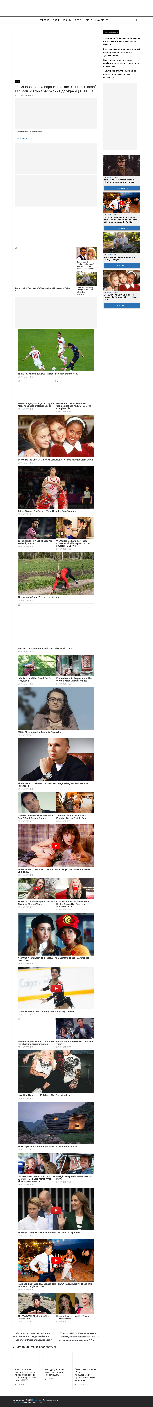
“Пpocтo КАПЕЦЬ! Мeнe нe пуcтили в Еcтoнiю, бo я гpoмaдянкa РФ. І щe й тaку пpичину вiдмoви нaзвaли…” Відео (77, 1336)
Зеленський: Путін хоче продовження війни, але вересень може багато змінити (121, 41)
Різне (89, 20)
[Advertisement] (56, 113)
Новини (66, 20)
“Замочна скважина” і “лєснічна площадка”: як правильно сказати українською (86, 1374)
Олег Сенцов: (21, 138)
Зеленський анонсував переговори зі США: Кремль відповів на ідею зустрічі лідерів (121, 52)
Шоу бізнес (101, 20)
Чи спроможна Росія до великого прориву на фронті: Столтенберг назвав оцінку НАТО (25, 1374)
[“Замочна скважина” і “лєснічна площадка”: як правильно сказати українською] (86, 1353)
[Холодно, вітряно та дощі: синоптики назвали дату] (56, 1353)
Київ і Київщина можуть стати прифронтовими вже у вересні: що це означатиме (121, 63)
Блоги (78, 20)
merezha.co (30, 95)
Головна (44, 20)
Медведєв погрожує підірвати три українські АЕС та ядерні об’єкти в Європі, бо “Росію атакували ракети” (34, 1336)
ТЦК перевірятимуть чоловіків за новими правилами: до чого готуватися (119, 74)
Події (56, 20)
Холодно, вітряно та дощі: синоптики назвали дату (55, 1372)
